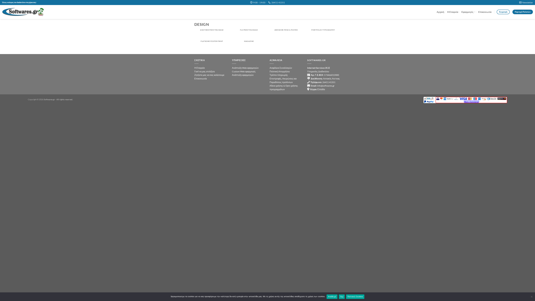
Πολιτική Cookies (355, 296)
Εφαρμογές (467, 12)
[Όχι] (531, 297)
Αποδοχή (332, 296)
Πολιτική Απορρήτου (280, 71)
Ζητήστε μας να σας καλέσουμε (209, 75)
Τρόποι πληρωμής (279, 75)
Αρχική (440, 12)
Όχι (341, 296)
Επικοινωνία (485, 12)
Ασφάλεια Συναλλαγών (281, 67)
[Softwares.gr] (23, 12)
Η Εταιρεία (452, 12)
